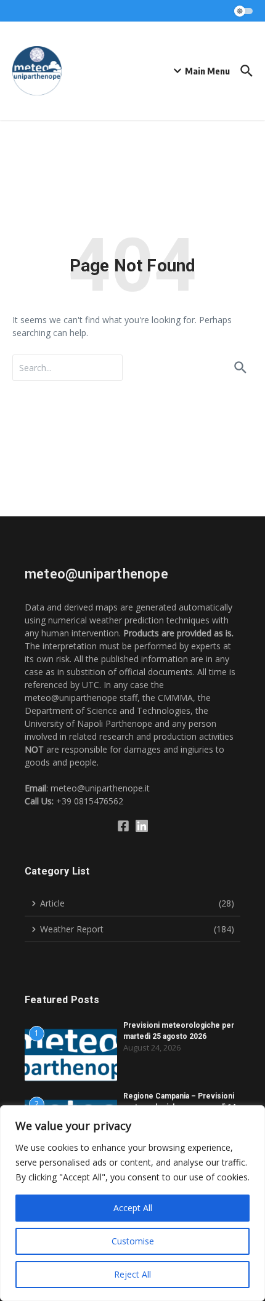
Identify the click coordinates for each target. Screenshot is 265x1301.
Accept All (132, 1208)
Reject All (132, 1274)
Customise (133, 1241)
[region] (132, 1203)
